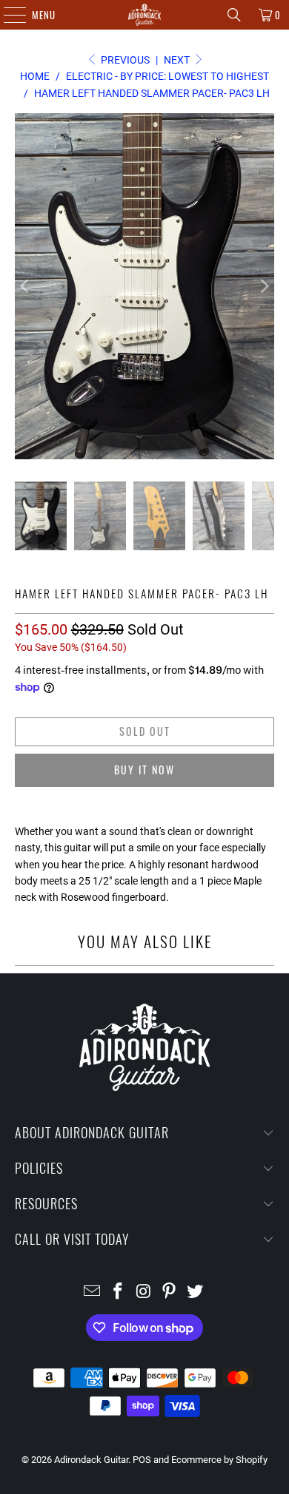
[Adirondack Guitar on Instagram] (144, 1292)
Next (178, 60)
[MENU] (7, 15)
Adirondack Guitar (91, 1459)
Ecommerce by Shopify (219, 1459)
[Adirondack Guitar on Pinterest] (170, 1292)
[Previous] (26, 286)
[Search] (234, 15)
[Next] (263, 286)
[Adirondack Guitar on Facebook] (118, 1292)
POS (142, 1459)
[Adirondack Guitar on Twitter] (196, 1292)
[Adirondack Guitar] (145, 15)
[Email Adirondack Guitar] (93, 1292)
